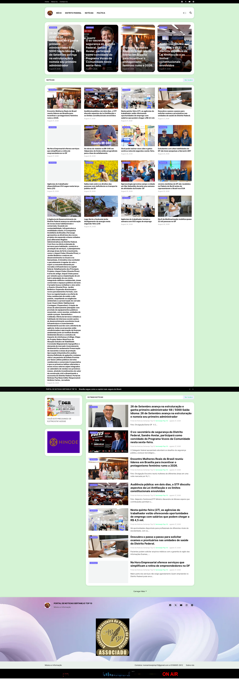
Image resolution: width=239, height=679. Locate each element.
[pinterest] (193, 1)
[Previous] (190, 389)
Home (47, 2)
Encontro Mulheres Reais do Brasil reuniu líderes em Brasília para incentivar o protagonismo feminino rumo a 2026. (62, 114)
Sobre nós (190, 665)
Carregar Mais (139, 591)
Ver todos (189, 80)
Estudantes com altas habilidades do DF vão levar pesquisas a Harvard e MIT (174, 149)
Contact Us (64, 2)
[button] (184, 13)
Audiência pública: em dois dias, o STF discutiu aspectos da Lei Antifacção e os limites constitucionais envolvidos (100, 113)
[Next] (193, 389)
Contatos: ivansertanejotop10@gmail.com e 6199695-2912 (159, 665)
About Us (54, 2)
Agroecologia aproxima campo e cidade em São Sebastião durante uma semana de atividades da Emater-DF (138, 186)
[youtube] (189, 1)
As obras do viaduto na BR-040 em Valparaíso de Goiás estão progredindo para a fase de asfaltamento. (100, 150)
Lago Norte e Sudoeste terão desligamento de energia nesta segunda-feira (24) (97, 221)
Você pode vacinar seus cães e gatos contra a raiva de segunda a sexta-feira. (138, 149)
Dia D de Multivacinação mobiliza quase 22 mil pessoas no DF (175, 220)
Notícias (89, 13)
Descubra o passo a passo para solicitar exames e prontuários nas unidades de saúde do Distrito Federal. (174, 113)
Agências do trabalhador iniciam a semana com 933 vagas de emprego (136, 220)
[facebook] (182, 1)
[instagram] (186, 605)
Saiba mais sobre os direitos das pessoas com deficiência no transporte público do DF (100, 186)
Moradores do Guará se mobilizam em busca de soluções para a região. (108, 389)
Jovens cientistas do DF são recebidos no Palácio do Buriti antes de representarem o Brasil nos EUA (174, 186)
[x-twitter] (185, 1)
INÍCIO (59, 13)
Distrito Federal (73, 13)
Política (101, 13)
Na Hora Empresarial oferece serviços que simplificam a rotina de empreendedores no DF (63, 150)
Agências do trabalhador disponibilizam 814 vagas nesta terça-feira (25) (63, 186)
